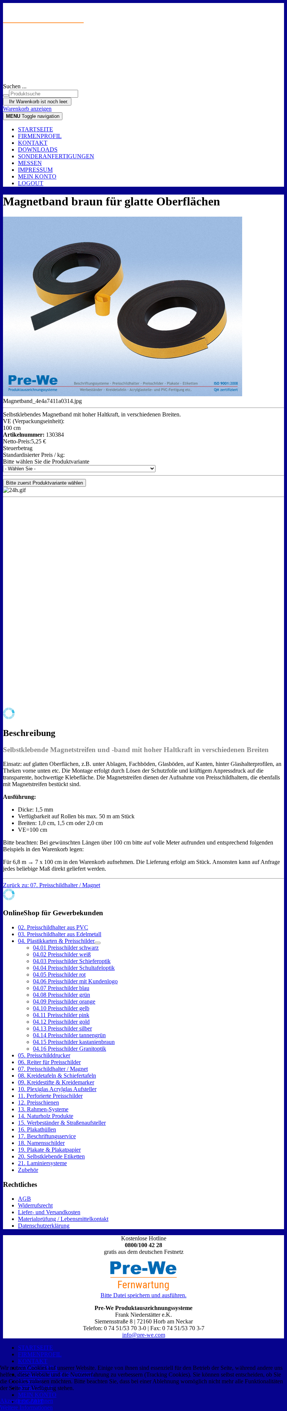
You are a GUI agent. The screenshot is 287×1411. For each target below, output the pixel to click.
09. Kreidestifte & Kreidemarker (56, 1082)
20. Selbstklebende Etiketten (51, 1156)
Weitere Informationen (26, 1407)
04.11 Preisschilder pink (61, 1015)
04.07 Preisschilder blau (61, 988)
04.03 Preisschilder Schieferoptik (72, 961)
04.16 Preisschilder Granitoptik (69, 1048)
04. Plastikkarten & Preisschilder (56, 941)
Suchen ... (15, 86)
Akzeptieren (14, 1401)
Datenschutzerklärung (44, 1225)
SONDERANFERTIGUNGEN (56, 156)
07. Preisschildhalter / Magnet (53, 1069)
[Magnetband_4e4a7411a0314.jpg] (122, 394)
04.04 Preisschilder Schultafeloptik (74, 968)
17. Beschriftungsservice (47, 1136)
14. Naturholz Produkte (45, 1116)
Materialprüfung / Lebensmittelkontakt (63, 1219)
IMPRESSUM (35, 170)
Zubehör (28, 1170)
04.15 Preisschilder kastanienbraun (74, 1042)
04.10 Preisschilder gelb (61, 1008)
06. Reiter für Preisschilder (49, 1062)
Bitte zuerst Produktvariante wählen (44, 483)
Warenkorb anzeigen (27, 109)
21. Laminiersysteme (42, 1163)
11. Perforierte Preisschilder (50, 1096)
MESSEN (30, 163)
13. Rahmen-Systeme (43, 1109)
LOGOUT (30, 183)
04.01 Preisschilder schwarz (66, 947)
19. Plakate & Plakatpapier (49, 1149)
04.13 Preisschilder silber (62, 1028)
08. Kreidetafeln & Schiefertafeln (57, 1075)
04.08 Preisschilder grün (61, 995)
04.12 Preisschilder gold (61, 1021)
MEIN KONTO (37, 176)
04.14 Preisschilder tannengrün (69, 1035)
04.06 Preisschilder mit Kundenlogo (75, 981)
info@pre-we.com (143, 1335)
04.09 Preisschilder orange (64, 1001)
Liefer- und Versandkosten (49, 1212)
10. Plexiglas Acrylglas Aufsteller (57, 1089)
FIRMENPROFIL (40, 136)
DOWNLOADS (38, 149)
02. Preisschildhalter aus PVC (53, 927)
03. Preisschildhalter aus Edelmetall (59, 934)
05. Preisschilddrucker (44, 1055)
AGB (24, 1198)
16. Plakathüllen (37, 1129)
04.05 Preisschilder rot (59, 974)
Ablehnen (41, 1401)
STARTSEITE (35, 129)
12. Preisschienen (38, 1102)
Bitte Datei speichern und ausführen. (143, 1295)
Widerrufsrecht (35, 1205)
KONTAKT (32, 143)
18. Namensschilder (41, 1143)
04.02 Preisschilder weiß (62, 954)
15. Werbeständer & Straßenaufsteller (62, 1123)
